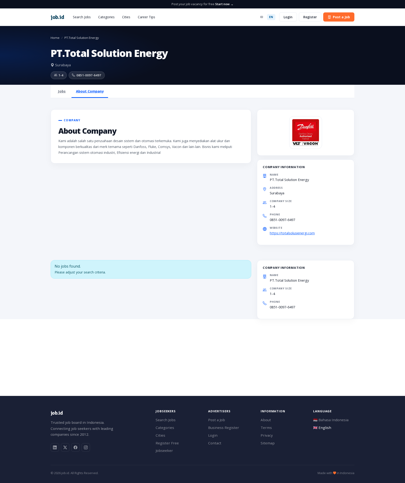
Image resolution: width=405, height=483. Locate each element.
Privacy (267, 435)
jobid (57, 17)
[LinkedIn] (55, 447)
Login (288, 17)
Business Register (223, 427)
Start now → (224, 4)
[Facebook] (75, 447)
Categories (106, 17)
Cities (126, 17)
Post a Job (341, 17)
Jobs (62, 91)
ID (261, 17)
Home (55, 38)
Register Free (167, 443)
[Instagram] (86, 447)
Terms (266, 427)
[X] (65, 447)
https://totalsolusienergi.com (292, 233)
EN (271, 17)
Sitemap (268, 443)
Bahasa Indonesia (331, 419)
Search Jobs (82, 17)
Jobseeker (164, 450)
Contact (214, 443)
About (266, 419)
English (322, 427)
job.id (57, 413)
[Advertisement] (191, 352)
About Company (90, 91)
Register (310, 17)
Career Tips (146, 17)
